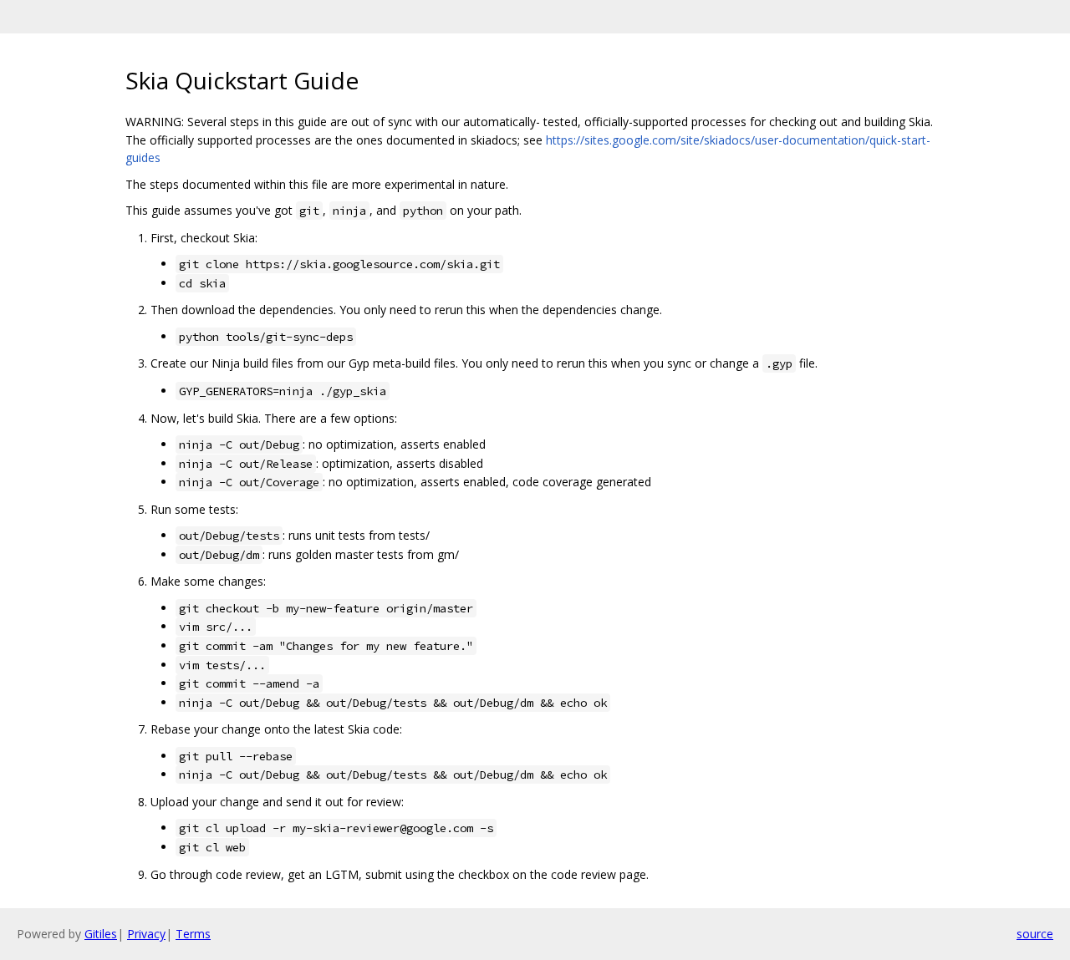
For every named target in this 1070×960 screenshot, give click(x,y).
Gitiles (100, 934)
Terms (193, 934)
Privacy (146, 934)
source (1034, 934)
